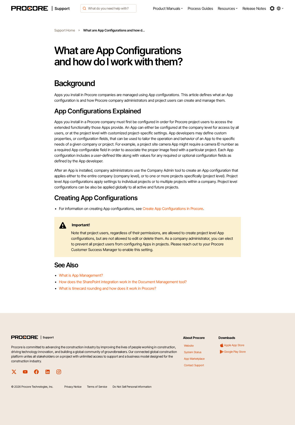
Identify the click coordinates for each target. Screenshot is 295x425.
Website (189, 345)
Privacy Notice (72, 386)
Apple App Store (234, 345)
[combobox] (108, 8)
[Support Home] (44, 8)
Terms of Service (97, 386)
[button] (168, 8)
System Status (192, 352)
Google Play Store (235, 351)
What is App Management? (81, 275)
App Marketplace (194, 358)
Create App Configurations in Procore (173, 208)
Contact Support (194, 365)
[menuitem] (168, 8)
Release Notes (254, 8)
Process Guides (200, 8)
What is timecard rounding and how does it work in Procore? (107, 288)
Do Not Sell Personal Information (132, 386)
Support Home (64, 30)
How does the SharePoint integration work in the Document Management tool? (123, 281)
